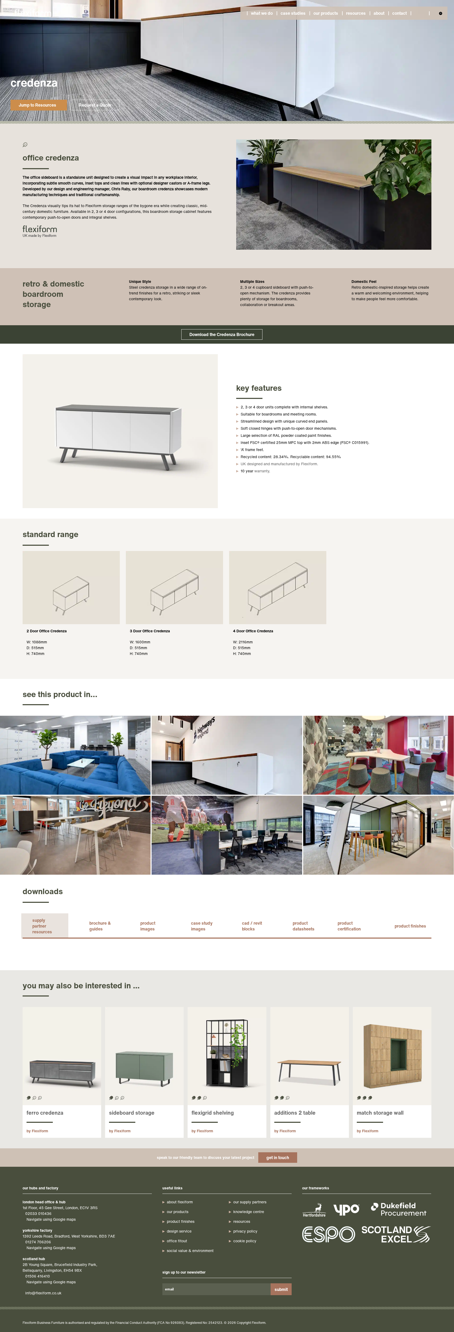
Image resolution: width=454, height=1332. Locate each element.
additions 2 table (295, 1112)
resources (241, 1221)
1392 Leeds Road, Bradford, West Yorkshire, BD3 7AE (69, 1236)
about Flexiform (180, 1202)
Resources (356, 13)
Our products (325, 13)
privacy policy (245, 1231)
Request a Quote (95, 105)
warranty (261, 471)
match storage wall (380, 1112)
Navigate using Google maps (51, 1219)
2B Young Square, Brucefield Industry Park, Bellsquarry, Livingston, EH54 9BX (60, 1267)
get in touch (277, 1157)
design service (179, 1231)
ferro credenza (45, 1112)
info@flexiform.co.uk (43, 1293)
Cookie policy (244, 1241)
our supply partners (249, 1202)
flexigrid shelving (213, 1112)
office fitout (177, 1241)
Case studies (293, 13)
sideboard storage (131, 1112)
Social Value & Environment (190, 1250)
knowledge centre (248, 1211)
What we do (262, 13)
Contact (399, 13)
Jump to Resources (37, 105)
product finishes (410, 926)
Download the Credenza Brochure (221, 334)
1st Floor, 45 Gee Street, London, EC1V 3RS (60, 1207)
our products (177, 1211)
